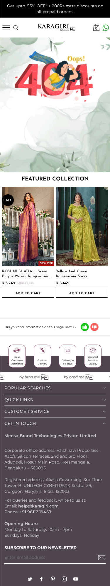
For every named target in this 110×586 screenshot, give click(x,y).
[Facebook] (41, 579)
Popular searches (27, 388)
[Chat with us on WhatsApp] (105, 27)
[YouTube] (75, 579)
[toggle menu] (6, 27)
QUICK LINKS (18, 399)
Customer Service (26, 411)
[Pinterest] (52, 579)
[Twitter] (29, 579)
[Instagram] (64, 579)
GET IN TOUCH (20, 423)
